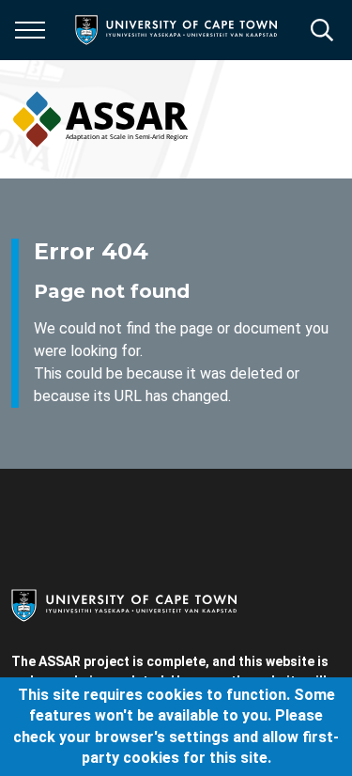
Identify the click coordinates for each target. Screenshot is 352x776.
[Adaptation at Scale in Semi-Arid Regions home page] (99, 119)
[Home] (124, 604)
